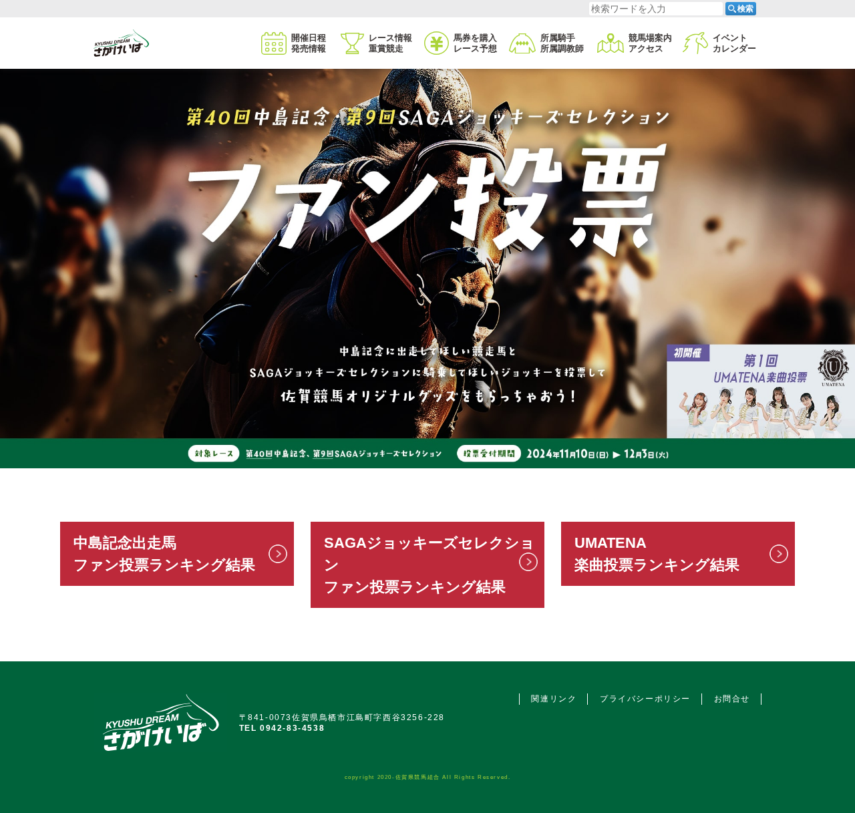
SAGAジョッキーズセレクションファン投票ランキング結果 (429, 564)
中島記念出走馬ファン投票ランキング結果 (164, 553)
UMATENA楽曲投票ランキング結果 (656, 553)
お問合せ (732, 698)
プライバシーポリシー (645, 698)
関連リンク (553, 698)
